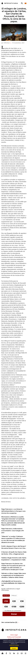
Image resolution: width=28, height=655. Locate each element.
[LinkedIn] (14, 653)
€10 (6, 601)
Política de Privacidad (14, 637)
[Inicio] (2, 653)
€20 (14, 601)
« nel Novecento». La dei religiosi (13, 583)
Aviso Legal (14, 635)
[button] (14, 622)
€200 (22, 606)
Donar (14, 614)
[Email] (21, 653)
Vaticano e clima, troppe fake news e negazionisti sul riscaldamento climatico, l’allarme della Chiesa (13, 575)
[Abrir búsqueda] (22, 3)
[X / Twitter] (10, 653)
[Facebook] (6, 653)
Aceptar (14, 648)
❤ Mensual (14, 595)
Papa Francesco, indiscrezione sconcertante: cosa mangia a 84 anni (12, 530)
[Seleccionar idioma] (26, 3)
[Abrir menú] (25, 653)
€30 (22, 601)
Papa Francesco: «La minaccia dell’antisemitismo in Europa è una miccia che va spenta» (13, 511)
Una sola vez (6, 595)
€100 (14, 606)
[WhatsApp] (17, 653)
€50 (6, 606)
